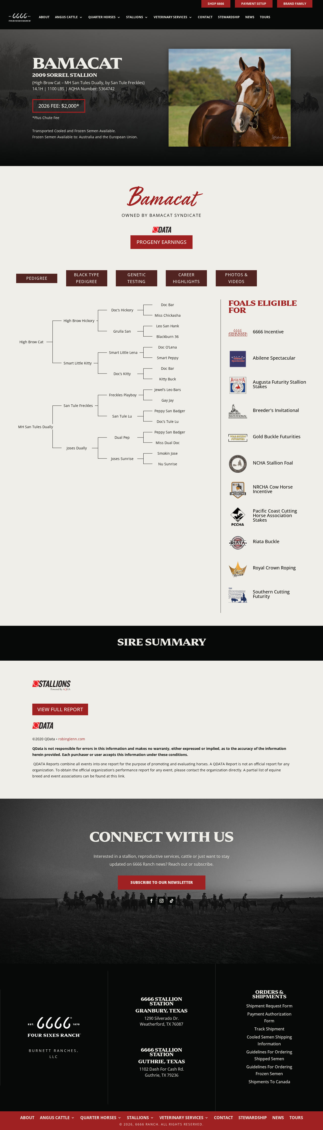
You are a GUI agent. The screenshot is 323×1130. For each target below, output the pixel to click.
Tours (265, 17)
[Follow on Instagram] (161, 901)
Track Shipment (269, 1029)
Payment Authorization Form (269, 1017)
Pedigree (36, 278)
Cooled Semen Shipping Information (269, 1040)
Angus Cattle (66, 17)
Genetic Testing (136, 278)
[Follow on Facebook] (151, 901)
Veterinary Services (170, 17)
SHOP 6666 (216, 4)
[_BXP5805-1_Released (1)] (230, 145)
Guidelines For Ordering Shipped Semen (269, 1055)
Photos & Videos (236, 278)
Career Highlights (186, 278)
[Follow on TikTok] (172, 901)
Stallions (134, 17)
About (44, 17)
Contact (205, 17)
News (249, 17)
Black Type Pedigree (86, 278)
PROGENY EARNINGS (161, 242)
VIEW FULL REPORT (60, 709)
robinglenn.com (71, 738)
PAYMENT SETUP (253, 4)
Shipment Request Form (269, 1005)
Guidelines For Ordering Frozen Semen (269, 1070)
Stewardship (229, 17)
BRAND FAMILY (294, 4)
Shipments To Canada (269, 1082)
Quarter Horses (102, 17)
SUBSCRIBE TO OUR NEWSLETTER (161, 882)
